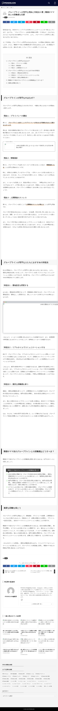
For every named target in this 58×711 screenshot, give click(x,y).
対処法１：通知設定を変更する (19, 73)
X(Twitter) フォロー (17, 676)
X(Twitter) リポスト (35, 676)
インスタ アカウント (31, 681)
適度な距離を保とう (14, 83)
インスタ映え (39, 686)
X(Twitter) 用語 (38, 678)
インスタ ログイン (6, 686)
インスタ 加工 (15, 686)
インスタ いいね (21, 681)
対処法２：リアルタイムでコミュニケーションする (25, 75)
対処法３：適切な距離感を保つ (19, 77)
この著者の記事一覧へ (36, 604)
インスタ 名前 (23, 686)
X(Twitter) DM (21, 673)
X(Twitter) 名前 (14, 678)
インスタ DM (13, 681)
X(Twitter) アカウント (40, 673)
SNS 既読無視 (13, 673)
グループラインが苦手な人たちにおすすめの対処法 (24, 70)
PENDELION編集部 (11, 596)
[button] (6, 22)
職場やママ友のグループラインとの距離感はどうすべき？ (26, 80)
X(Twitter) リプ (26, 676)
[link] (22, 600)
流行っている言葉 (48, 686)
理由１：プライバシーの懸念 (19, 63)
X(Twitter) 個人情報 (45, 676)
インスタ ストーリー (42, 681)
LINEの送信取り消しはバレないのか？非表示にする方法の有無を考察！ (34, 146)
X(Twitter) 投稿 (22, 678)
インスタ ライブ (47, 683)
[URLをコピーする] (51, 22)
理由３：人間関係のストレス (19, 67)
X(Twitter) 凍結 (5, 678)
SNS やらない (5, 673)
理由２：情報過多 (16, 65)
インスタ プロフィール (37, 683)
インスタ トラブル (6, 683)
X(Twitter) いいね (30, 673)
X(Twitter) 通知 (47, 678)
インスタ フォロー (16, 683)
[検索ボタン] (49, 3)
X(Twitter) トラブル (6, 676)
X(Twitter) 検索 (30, 678)
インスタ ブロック (26, 683)
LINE (6, 17)
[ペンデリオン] (8, 3)
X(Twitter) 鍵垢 (5, 681)
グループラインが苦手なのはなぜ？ (19, 61)
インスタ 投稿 (31, 686)
